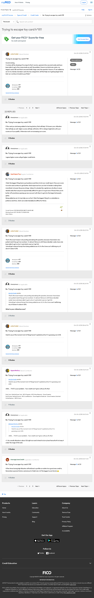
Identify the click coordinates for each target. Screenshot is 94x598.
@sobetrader (13, 293)
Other (73, 64)
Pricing (28, 2)
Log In (84, 2)
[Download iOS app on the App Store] (39, 540)
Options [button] (89, 15)
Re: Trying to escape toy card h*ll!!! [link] (53, 15)
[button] (90, 51)
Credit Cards (35, 15)
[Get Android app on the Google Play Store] (53, 540)
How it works (6, 512)
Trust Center (66, 517)
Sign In (90, 10)
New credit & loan (76, 60)
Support (34, 517)
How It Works (19, 2)
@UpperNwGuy (13, 424)
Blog (33, 521)
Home (4, 508)
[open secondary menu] (91, 2)
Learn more (73, 584)
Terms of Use (66, 512)
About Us (65, 508)
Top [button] (5, 494)
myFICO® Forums (18, 10)
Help (83, 10)
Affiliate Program (67, 526)
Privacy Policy (66, 521)
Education (35, 508)
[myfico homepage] (6, 2)
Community (35, 512)
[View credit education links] (90, 563)
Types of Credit (22, 15)
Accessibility (66, 531)
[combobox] (53, 22)
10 (77, 464)
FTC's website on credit (69, 592)
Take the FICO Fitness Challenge (12, 92)
